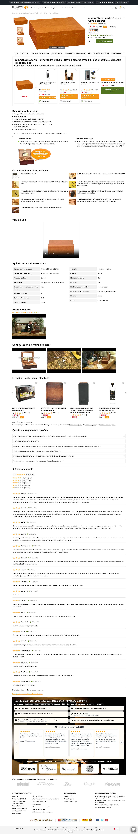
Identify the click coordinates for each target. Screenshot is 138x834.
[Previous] (14, 53)
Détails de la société (39, 809)
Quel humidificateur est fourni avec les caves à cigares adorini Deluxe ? (37, 451)
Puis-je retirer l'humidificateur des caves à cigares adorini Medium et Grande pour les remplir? (44, 456)
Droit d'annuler (37, 804)
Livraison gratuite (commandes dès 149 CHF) (33, 708)
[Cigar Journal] (48, 769)
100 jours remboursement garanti (54, 2)
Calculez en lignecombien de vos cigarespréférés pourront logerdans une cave (40, 153)
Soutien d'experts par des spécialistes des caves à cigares (94, 720)
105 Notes (103, 23)
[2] (91, 24)
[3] (45, 90)
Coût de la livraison (18, 805)
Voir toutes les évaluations (103, 807)
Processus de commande (19, 808)
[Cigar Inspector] (69, 769)
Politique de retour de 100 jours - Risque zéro (90, 708)
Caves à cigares (90, 425)
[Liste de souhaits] (124, 8)
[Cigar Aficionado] (28, 769)
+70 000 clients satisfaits (81, 2)
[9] (97, 24)
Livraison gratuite (26, 2)
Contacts (15, 796)
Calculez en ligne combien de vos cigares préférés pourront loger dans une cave (40, 133)
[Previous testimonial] (16, 742)
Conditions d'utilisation (19, 811)
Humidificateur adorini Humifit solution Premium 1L (47, 83)
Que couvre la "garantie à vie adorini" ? (26, 441)
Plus (83, 8)
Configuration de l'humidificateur (75, 53)
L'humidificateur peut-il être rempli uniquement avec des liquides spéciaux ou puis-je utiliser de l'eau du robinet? (50, 436)
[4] (93, 24)
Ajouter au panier (105, 41)
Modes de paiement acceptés (41, 807)
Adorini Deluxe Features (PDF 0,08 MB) (25, 312)
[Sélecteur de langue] (116, 829)
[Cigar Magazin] (90, 769)
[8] (96, 24)
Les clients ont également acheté (98, 53)
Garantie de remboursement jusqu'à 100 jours (46, 799)
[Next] (124, 53)
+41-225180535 (122, 2)
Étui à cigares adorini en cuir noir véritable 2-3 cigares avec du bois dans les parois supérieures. (81, 410)
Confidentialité (16, 813)
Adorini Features (57, 53)
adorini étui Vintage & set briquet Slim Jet (67, 83)
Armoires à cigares (75, 425)
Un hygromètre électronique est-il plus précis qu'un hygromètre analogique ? (38, 461)
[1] (90, 24)
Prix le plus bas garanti (82, 713)
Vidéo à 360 (24, 53)
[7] (67, 90)
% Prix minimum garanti (105, 2)
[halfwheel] (110, 769)
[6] (66, 90)
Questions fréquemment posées (121, 53)
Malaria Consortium (51, 828)
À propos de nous (38, 796)
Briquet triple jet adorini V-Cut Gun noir (90, 83)
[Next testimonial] (121, 742)
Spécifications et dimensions (40, 53)
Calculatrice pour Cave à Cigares (42, 812)
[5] (49, 90)
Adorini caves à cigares (107, 425)
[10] (24, 474)
